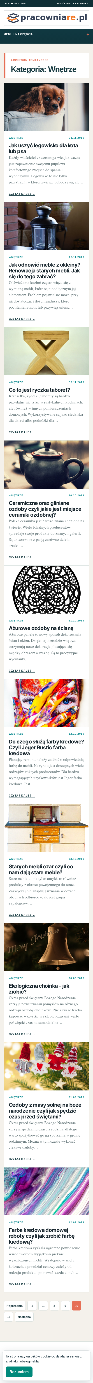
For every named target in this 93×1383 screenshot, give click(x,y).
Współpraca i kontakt (72, 3)
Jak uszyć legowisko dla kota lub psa (43, 148)
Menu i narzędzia (18, 34)
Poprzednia (15, 1306)
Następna (24, 1317)
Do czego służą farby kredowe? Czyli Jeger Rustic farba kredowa (46, 747)
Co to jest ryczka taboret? (39, 390)
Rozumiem (19, 1372)
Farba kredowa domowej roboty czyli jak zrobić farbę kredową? (42, 1236)
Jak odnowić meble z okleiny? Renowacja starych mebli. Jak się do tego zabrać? (44, 271)
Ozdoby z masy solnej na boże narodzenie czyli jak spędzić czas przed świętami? (45, 1111)
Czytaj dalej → (22, 193)
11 (8, 1317)
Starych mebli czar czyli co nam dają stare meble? (41, 869)
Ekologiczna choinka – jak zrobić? (39, 989)
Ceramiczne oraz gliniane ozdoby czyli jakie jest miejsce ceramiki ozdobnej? (45, 509)
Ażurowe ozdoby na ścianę (41, 628)
